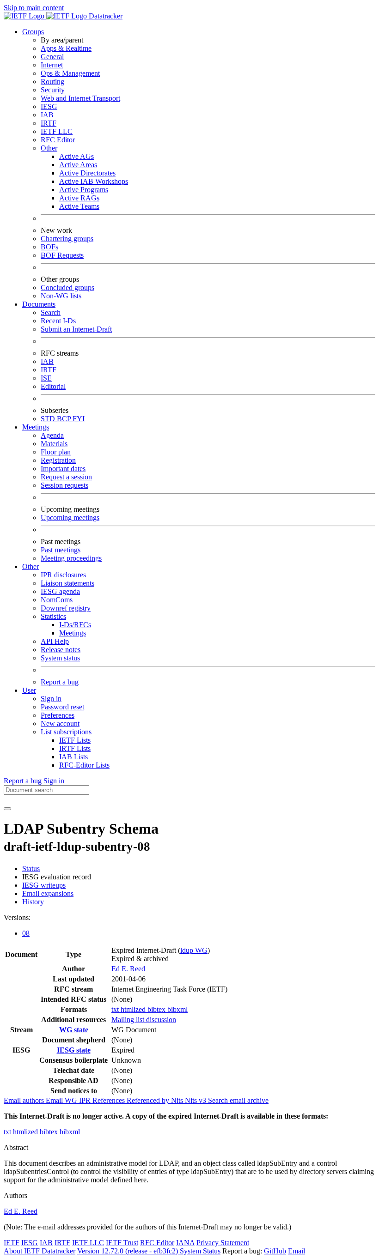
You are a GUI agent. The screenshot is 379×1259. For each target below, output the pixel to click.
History (33, 902)
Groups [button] (33, 32)
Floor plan (56, 452)
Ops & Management (70, 73)
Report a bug (60, 682)
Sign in (51, 698)
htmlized (134, 1009)
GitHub (275, 1251)
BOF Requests (62, 255)
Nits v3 (196, 1100)
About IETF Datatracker (39, 1251)
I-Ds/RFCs (75, 625)
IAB (47, 115)
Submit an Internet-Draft (76, 329)
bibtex (157, 1009)
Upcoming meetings (70, 517)
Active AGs (76, 156)
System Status (200, 1251)
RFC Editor (58, 140)
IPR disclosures (63, 575)
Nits (178, 1100)
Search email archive (238, 1100)
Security (53, 90)
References (109, 1100)
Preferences (57, 715)
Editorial (53, 386)
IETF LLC (57, 131)
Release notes (60, 650)
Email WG (62, 1100)
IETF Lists (75, 740)
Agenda (52, 435)
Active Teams (79, 206)
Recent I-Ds (58, 321)
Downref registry (66, 608)
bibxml (177, 1009)
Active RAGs (79, 198)
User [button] (29, 690)
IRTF (48, 123)
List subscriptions (66, 732)
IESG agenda (60, 591)
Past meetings (60, 550)
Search (51, 312)
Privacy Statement (222, 1243)
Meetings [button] (35, 427)
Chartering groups (67, 238)
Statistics (53, 616)
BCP (65, 419)
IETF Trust (122, 1243)
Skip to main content (34, 8)
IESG (49, 106)
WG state (73, 1030)
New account (60, 723)
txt (116, 1009)
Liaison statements (67, 583)
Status (31, 868)
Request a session (66, 477)
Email (296, 1251)
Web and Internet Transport (80, 98)
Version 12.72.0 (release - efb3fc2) (128, 1251)
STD (49, 419)
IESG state (74, 1050)
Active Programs (83, 190)
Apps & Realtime (66, 48)
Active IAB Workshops (93, 181)
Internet (52, 65)
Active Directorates (87, 173)
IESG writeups (44, 885)
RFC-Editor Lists (84, 765)
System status (60, 658)
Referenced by (149, 1100)
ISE (46, 378)
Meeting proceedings (71, 558)
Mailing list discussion (143, 1019)
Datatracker (104, 16)
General (52, 57)
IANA (185, 1243)
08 (26, 933)
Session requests (64, 485)
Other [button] (30, 566)
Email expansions (47, 893)
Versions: (17, 917)
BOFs (49, 247)
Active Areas (78, 165)
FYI (79, 419)
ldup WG (194, 950)
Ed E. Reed (128, 969)
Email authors (25, 1100)
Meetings (72, 633)
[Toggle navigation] (7, 808)
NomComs (57, 600)
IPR (85, 1100)
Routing (52, 81)
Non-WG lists (61, 296)
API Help (55, 641)
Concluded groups (67, 287)
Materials (54, 444)
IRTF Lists (75, 748)
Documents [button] (38, 304)
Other (49, 148)
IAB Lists (73, 757)
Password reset (62, 707)
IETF (11, 1243)
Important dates (63, 468)
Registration (58, 460)
